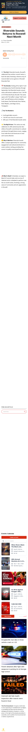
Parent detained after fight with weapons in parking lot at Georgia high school (13, 669)
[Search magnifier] (25, 411)
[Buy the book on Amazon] (3, 5)
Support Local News (19, 18)
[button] (14, 7)
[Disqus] (14, 257)
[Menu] (3, 22)
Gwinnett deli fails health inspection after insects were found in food (12, 698)
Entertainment (6, 27)
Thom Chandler (7, 40)
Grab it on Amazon (14, 12)
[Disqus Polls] (14, 219)
